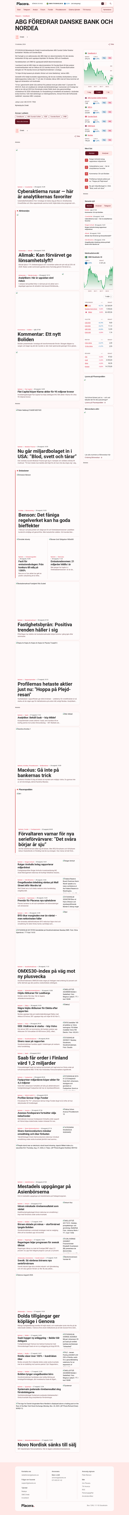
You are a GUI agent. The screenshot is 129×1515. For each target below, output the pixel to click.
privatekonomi (33, 765)
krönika (20, 510)
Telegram (26, 10)
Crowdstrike (28, 187)
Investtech (25, 1498)
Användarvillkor (87, 1496)
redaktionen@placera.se (30, 1475)
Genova (29, 1311)
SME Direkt (25, 1495)
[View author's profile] (27, 37)
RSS (83, 1490)
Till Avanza (87, 10)
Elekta (27, 1005)
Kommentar (21, 330)
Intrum (27, 1203)
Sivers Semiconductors (32, 1128)
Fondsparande (35, 829)
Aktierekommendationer (32, 990)
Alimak (30, 250)
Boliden (29, 330)
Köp (104, 58)
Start (19, 10)
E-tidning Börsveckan (92, 457)
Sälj (110, 58)
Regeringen (28, 1240)
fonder (26, 829)
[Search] (110, 3)
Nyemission (31, 898)
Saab (26, 715)
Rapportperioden (30, 679)
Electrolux (61, 557)
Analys (35, 10)
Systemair (28, 1386)
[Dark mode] (102, 3)
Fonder (50, 10)
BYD (26, 913)
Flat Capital (28, 389)
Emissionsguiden (31, 557)
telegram (18, 16)
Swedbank (26, 16)
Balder (27, 1335)
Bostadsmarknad (30, 620)
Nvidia (27, 1353)
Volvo (26, 1023)
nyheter (20, 187)
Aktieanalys (22, 250)
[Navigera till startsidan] (23, 3)
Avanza (27, 1110)
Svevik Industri (39, 1258)
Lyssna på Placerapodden (94, 403)
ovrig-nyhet (21, 898)
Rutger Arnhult (29, 862)
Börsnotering (29, 510)
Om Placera (86, 1483)
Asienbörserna (29, 1182)
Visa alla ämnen (22, 122)
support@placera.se (29, 1483)
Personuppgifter (87, 1493)
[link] (47, 177)
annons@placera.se (59, 1478)
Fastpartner (28, 1077)
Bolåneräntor (44, 765)
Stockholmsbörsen (30, 966)
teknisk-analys (32, 275)
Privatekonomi (61, 10)
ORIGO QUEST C (30, 1095)
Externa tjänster (74, 10)
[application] (98, 74)
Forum (43, 10)
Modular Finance (30, 447)
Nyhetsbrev (107, 10)
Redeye (24, 1491)
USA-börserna (29, 880)
